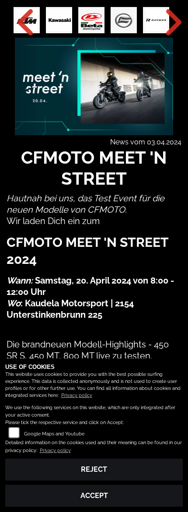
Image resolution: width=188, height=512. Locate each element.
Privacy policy (76, 395)
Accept (94, 495)
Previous (20, 22)
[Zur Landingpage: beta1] (91, 20)
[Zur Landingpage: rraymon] (156, 20)
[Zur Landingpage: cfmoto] (124, 20)
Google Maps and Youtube (54, 434)
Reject (94, 469)
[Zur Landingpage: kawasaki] (59, 20)
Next (167, 22)
